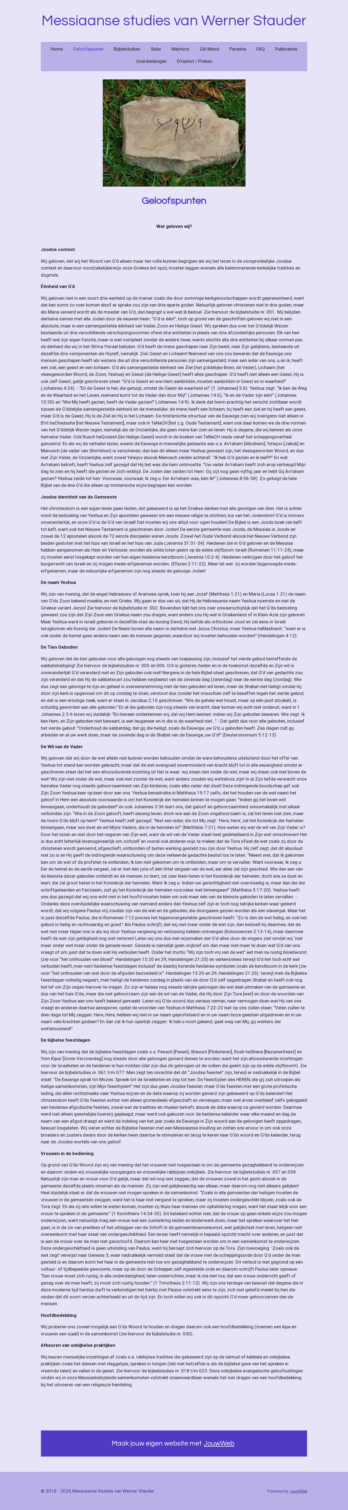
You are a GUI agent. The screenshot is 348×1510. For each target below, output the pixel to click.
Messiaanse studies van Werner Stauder (174, 20)
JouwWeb (219, 1443)
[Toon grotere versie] (174, 133)
